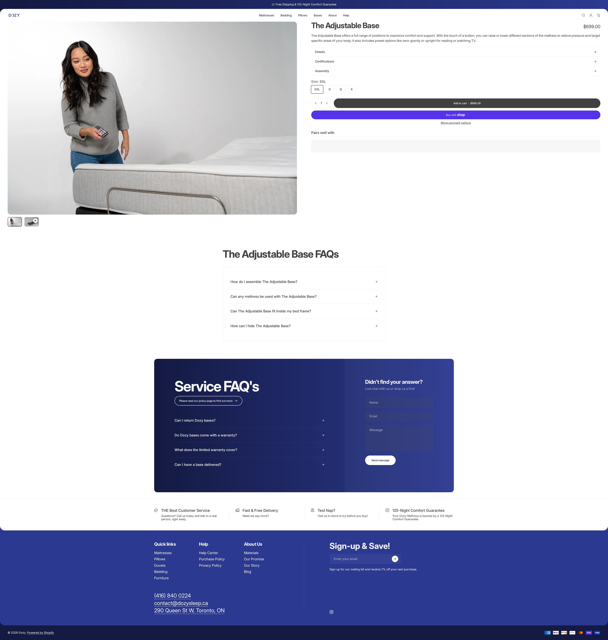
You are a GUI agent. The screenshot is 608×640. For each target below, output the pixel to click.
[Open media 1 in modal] (152, 118)
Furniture (161, 578)
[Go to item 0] (15, 222)
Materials (251, 553)
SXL (317, 89)
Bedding (160, 572)
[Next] (288, 125)
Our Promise (254, 559)
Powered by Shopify (40, 632)
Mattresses (163, 553)
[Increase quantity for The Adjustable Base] (327, 103)
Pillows (159, 559)
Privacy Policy (210, 565)
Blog (247, 572)
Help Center (208, 553)
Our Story (252, 565)
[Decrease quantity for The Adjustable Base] (315, 103)
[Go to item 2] (31, 222)
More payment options (456, 123)
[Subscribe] (395, 559)
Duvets (159, 565)
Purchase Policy (212, 559)
